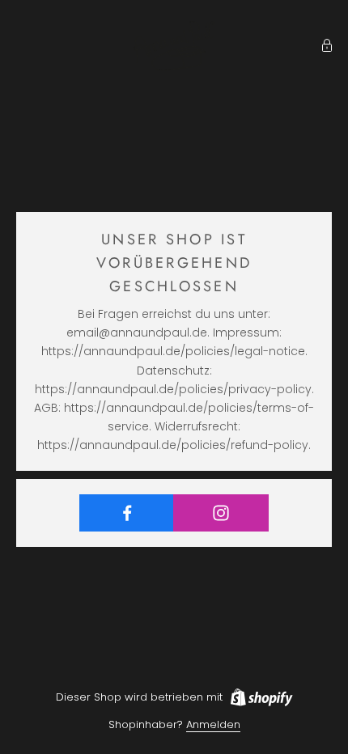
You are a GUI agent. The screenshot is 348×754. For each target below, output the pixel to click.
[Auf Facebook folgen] (126, 513)
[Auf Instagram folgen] (220, 513)
